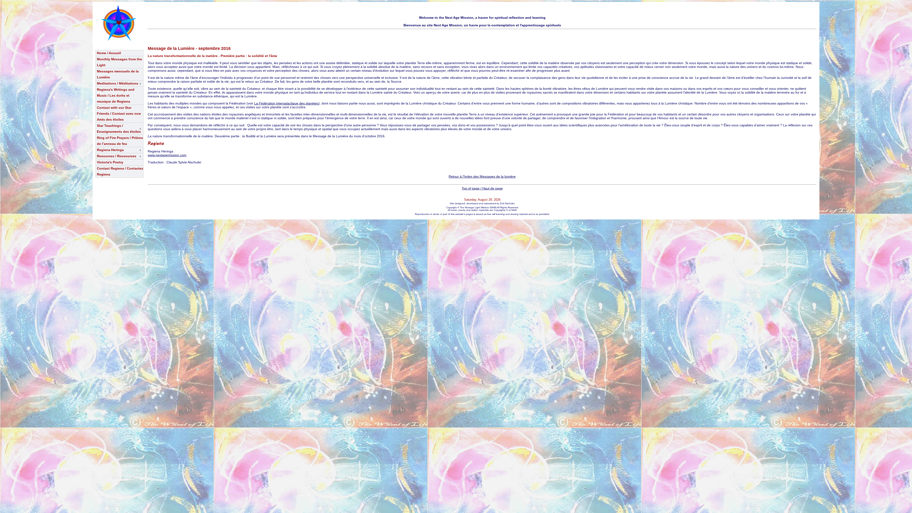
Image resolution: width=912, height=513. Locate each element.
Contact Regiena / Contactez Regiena (120, 171)
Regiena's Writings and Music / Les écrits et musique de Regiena (115, 95)
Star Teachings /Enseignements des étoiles (119, 128)
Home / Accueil (109, 53)
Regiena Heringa (110, 150)
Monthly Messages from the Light (119, 62)
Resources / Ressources (116, 156)
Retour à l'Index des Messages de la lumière (482, 176)
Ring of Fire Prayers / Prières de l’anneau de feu (120, 141)
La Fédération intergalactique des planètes (286, 103)
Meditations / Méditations (117, 83)
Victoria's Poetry (110, 162)
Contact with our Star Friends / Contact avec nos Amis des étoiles (119, 113)
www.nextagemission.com (167, 155)
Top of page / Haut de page (482, 188)
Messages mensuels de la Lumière (118, 74)
